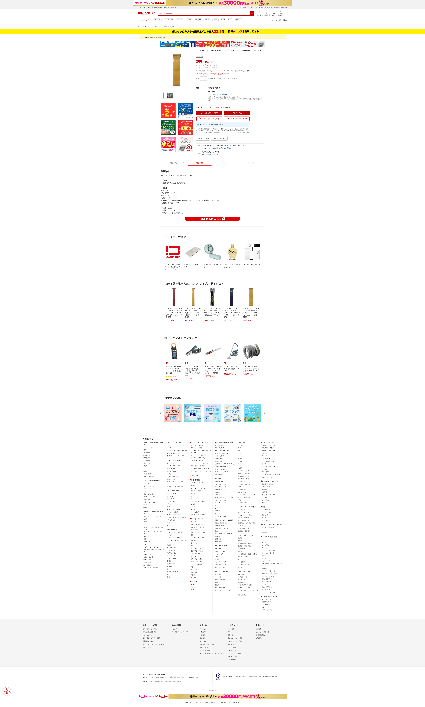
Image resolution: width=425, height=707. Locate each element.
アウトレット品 (266, 599)
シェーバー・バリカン (174, 537)
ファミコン (218, 513)
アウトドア (265, 472)
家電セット (157, 20)
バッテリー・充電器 (197, 460)
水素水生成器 (147, 562)
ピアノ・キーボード (197, 483)
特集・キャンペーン (178, 629)
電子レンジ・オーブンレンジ (152, 516)
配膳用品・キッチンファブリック (225, 464)
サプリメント (219, 574)
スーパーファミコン (221, 516)
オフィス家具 (266, 589)
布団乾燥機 (146, 458)
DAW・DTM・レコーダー (198, 488)
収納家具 (264, 568)
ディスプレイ (171, 501)
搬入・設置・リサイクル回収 (151, 638)
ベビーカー (241, 526)
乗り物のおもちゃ (243, 476)
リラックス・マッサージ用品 (223, 590)
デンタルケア (171, 550)
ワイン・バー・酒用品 (221, 472)
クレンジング (219, 554)
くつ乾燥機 (146, 460)
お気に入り (203, 632)
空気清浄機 (198, 20)
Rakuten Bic (146, 13)
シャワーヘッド (172, 555)
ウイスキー (241, 445)
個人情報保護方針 (261, 635)
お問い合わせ (232, 659)
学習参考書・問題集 (197, 551)
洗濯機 (223, 20)
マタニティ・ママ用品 (245, 515)
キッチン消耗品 (219, 456)
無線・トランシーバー (174, 479)
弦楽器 (193, 507)
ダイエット (218, 577)
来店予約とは (242, 132)
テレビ (230, 20)
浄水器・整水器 (148, 559)
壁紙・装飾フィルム (268, 579)
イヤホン (189, 20)
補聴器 (169, 561)
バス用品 (264, 497)
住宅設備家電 (147, 474)
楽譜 (192, 535)
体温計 (169, 577)
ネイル (217, 559)
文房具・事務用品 (267, 484)
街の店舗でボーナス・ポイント (181, 632)
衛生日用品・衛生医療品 (222, 528)
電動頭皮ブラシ (172, 553)
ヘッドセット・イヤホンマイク (200, 463)
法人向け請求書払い (206, 650)
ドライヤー (179, 20)
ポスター (193, 577)
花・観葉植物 (242, 595)
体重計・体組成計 (172, 571)
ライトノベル (195, 569)
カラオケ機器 (195, 512)
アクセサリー (195, 499)
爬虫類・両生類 (243, 556)
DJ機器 (193, 504)
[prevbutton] (161, 251)
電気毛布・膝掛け (148, 494)
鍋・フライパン (219, 445)
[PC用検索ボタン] (252, 13)
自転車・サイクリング (268, 445)
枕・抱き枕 (265, 545)
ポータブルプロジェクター (175, 486)
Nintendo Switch (219, 481)
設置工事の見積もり (149, 641)
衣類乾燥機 (146, 455)
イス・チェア (266, 561)
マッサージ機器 (172, 558)
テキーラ (241, 464)
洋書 (192, 567)
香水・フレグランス (221, 567)
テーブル (264, 555)
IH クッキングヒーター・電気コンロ (153, 550)
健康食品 (217, 582)
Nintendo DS (218, 511)
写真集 (193, 575)
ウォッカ (241, 458)
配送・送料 (231, 629)
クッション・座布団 (268, 553)
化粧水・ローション (221, 551)
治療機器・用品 (219, 526)
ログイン (275, 20)
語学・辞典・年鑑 (196, 559)
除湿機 (145, 507)
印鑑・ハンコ (266, 487)
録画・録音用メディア (174, 453)
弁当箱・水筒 (219, 461)
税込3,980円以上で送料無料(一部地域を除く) (165, 7)
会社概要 (277, 7)
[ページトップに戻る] (422, 434)
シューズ (264, 456)
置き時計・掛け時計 (268, 576)
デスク (264, 558)
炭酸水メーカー (148, 554)
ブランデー (241, 461)
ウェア (264, 464)
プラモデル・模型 (243, 479)
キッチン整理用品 (220, 458)
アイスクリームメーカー (150, 567)
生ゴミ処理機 (147, 565)
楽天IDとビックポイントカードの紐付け (212, 653)
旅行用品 (264, 532)
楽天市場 (284, 7)
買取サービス (147, 647)
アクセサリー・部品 (173, 476)
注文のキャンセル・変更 (235, 638)
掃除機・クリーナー (149, 463)
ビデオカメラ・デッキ (174, 463)
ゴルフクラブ (266, 453)
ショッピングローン (149, 635)
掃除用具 (264, 489)
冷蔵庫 (215, 20)
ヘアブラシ (170, 535)
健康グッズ (218, 585)
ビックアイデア (168, 20)
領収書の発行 (232, 644)
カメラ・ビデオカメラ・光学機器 (177, 450)
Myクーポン (203, 641)
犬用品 (240, 540)
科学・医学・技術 (196, 561)
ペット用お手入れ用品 (245, 543)
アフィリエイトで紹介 (234, 653)
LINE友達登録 (232, 650)
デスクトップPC (172, 493)
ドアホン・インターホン (245, 577)
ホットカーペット (148, 489)
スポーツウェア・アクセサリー (271, 474)
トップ (139, 26)
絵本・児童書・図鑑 (197, 524)
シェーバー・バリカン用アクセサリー (177, 541)
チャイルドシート (243, 528)
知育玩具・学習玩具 (244, 473)
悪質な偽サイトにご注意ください (171, 681)
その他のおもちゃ (243, 503)
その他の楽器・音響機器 (198, 515)
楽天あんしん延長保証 (149, 632)
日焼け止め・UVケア (221, 564)
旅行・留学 (194, 529)
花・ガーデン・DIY (151, 26)
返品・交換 (231, 635)
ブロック (241, 500)
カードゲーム (242, 489)
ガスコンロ (146, 536)
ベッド (264, 547)
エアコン (207, 20)
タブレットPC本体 (196, 448)
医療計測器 (218, 539)
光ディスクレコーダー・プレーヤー (177, 457)
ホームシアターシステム (174, 466)
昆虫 (239, 559)
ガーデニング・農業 (244, 587)
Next (267, 44)
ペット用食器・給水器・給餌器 (247, 554)
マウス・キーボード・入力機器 (176, 517)
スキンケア (218, 548)
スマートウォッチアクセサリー (200, 468)
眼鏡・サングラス (267, 477)
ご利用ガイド (242, 7)
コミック (193, 522)
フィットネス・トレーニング (270, 466)
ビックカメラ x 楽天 (144, 7)
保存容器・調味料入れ (221, 453)
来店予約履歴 (204, 647)
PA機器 (193, 485)
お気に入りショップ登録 (235, 641)
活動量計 (170, 566)
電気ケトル (146, 541)
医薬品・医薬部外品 (221, 523)
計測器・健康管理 (220, 579)
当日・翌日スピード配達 (150, 629)
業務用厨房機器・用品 (221, 466)
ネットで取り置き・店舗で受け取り (153, 644)
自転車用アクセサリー (268, 450)
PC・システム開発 (196, 564)
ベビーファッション (244, 512)
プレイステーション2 (221, 503)
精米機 (145, 522)
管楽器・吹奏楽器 (196, 491)
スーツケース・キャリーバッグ (271, 527)
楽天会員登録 (283, 20)
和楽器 (193, 509)
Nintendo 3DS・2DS (221, 489)
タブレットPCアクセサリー (199, 455)
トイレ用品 (265, 500)
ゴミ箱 (264, 584)
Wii (215, 508)
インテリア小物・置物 (268, 592)
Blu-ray (193, 584)
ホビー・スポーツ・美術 (198, 532)
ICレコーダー (171, 468)
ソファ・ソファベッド (268, 550)
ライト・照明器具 (148, 476)
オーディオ (170, 448)
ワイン (240, 448)
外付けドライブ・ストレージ (175, 515)
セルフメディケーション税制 (151, 681)
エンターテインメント (197, 527)
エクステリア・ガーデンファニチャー (248, 591)
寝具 (263, 539)
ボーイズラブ (195, 556)
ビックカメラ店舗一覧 (265, 7)
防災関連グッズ (243, 582)
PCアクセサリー (172, 499)
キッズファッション (244, 510)
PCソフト (170, 525)
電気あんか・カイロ (149, 497)
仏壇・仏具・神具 (267, 610)
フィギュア (241, 481)
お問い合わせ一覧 (210, 702)
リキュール (241, 456)
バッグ (264, 530)
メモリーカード (172, 474)
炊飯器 (145, 519)
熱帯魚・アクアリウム (245, 546)
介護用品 (217, 536)
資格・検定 (194, 572)
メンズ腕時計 (266, 510)
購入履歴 (202, 638)
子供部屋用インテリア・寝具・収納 (272, 564)
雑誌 (192, 545)
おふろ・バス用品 (243, 518)
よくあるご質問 (252, 7)
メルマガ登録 (232, 647)
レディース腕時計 (267, 512)
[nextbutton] (264, 251)
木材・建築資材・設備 (245, 585)
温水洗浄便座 (171, 563)
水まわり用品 (219, 474)
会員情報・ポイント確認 (207, 644)
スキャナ (170, 507)
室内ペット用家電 (243, 564)
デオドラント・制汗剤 (221, 562)
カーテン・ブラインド (268, 571)
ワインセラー (147, 544)
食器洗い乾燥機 (148, 557)
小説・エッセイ (195, 553)
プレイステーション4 (221, 487)
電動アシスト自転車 (268, 448)
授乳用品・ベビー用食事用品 (247, 523)
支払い (230, 632)
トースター (146, 524)
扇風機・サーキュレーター (151, 502)
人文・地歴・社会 (196, 548)
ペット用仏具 (242, 562)
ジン (239, 450)
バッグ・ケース (266, 458)
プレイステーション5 (221, 484)
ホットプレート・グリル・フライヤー (153, 532)
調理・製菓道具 (219, 448)
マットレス (265, 542)
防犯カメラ (241, 579)
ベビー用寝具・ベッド (245, 520)
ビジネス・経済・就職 (197, 537)
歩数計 (169, 569)
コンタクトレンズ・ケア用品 (223, 533)
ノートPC (170, 496)
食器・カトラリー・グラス (223, 450)
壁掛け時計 (265, 515)
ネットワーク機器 (172, 512)
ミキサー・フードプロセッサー (152, 547)
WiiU (216, 505)
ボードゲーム (242, 492)
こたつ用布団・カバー (268, 587)
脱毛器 (169, 545)
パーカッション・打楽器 (198, 501)
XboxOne (217, 492)
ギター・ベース (195, 496)
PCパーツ (170, 523)
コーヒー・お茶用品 (221, 469)
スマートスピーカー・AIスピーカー (177, 483)
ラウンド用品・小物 (268, 461)
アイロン (146, 466)
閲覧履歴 (202, 635)
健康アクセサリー (220, 587)
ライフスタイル (195, 543)
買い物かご (203, 629)
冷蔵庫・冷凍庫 (148, 447)
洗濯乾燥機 (146, 452)
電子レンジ (238, 20)
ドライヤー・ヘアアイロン (175, 532)
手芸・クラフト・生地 (268, 495)
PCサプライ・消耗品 (173, 509)
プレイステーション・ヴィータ (224, 497)
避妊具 (217, 531)
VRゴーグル (194, 476)
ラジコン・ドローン (244, 484)
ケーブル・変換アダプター (199, 458)
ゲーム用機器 (171, 520)
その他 (172, 26)
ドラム (193, 493)
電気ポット (146, 539)
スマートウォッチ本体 (197, 466)
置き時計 (264, 518)
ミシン (145, 468)
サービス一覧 (200, 702)
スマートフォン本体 (197, 445)
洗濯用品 (264, 492)
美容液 (217, 556)
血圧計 (169, 574)
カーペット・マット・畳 (269, 573)
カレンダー (194, 540)
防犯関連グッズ (266, 602)
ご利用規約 (259, 638)
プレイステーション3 (221, 500)
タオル (264, 503)
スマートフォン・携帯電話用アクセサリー (201, 451)
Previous (158, 44)
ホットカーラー (172, 547)
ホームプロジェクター (174, 460)
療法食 (240, 567)
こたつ (145, 491)
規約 (248, 132)
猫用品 (240, 538)
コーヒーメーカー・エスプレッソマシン (153, 528)
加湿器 (145, 505)
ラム (239, 453)
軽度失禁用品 (219, 541)
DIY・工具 (163, 26)
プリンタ (170, 504)
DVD (192, 590)
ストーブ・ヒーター (149, 486)
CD (192, 587)
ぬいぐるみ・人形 (243, 471)
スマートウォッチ (267, 520)
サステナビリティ (222, 702)
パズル (240, 487)
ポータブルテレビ (172, 471)
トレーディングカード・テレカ (247, 495)
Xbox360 (217, 495)
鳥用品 (240, 551)
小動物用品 (241, 548)
